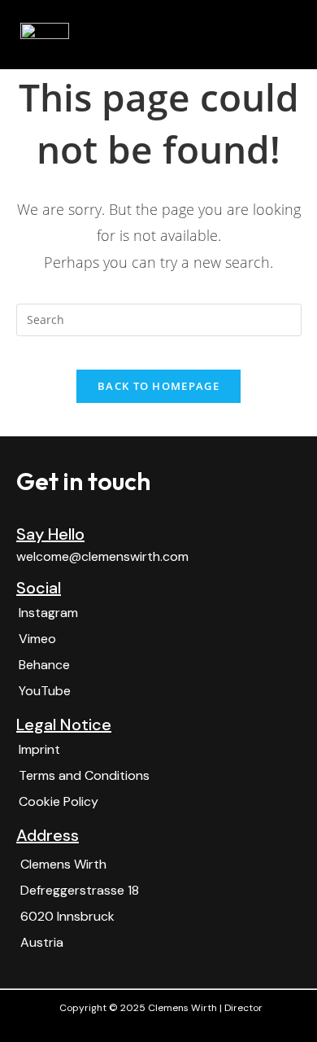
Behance (44, 664)
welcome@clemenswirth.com (102, 556)
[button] (285, 34)
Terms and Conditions (84, 775)
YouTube (45, 690)
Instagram (48, 612)
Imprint (39, 749)
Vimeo (37, 638)
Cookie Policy (58, 801)
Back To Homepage (158, 386)
